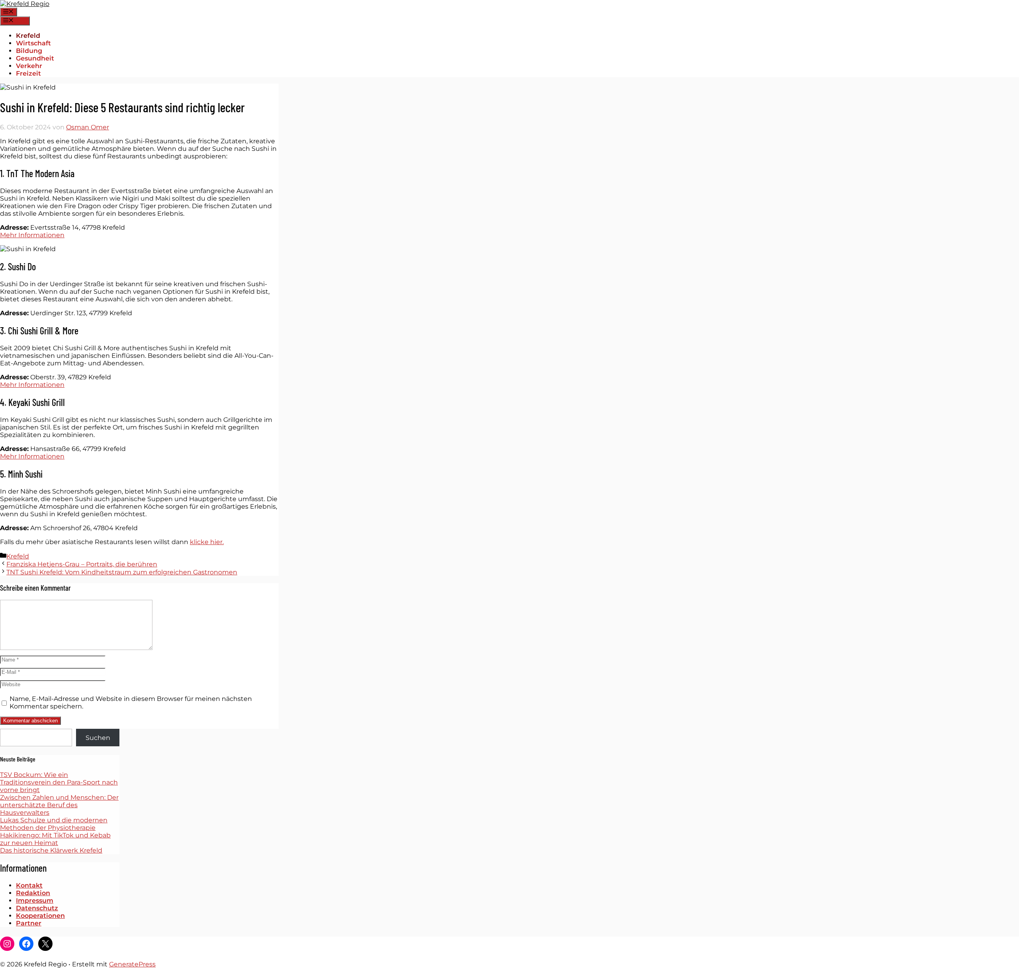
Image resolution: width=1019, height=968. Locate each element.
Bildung (29, 51)
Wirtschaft (33, 43)
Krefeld (28, 35)
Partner (28, 923)
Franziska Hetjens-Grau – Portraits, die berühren (81, 564)
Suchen (98, 738)
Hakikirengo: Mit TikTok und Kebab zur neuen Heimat (55, 839)
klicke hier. (207, 542)
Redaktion (33, 893)
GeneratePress (132, 964)
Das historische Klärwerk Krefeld (51, 850)
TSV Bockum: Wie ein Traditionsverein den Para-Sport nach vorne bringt (59, 782)
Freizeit (28, 73)
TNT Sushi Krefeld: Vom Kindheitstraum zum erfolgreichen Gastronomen (121, 572)
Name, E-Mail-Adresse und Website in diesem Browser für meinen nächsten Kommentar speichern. (131, 702)
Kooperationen (40, 915)
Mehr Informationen (32, 235)
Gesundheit (35, 58)
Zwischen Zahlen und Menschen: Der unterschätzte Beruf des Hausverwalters (59, 805)
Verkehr (29, 66)
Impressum (34, 900)
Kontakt (29, 885)
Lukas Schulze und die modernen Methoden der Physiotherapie (53, 823)
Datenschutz (37, 908)
